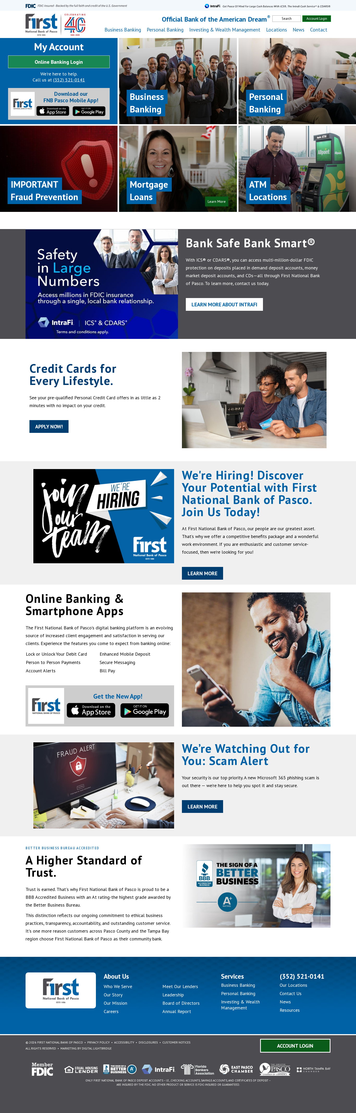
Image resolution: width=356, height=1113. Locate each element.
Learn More (202, 573)
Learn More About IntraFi (224, 304)
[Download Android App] (89, 110)
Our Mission (115, 1003)
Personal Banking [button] (165, 30)
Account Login (316, 18)
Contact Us (291, 993)
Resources (290, 1010)
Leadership (173, 995)
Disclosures (148, 1042)
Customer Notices (176, 1042)
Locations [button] (276, 30)
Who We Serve (118, 986)
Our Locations (293, 985)
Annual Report (176, 1011)
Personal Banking (238, 993)
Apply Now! (49, 426)
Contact (318, 30)
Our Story (113, 995)
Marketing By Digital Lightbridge (86, 1048)
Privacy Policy (98, 1042)
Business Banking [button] (123, 30)
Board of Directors (181, 1003)
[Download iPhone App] (53, 110)
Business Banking (238, 985)
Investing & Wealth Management (224, 30)
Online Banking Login (59, 62)
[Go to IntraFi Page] (267, 5)
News (298, 30)
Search (287, 18)
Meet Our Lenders (180, 986)
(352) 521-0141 (69, 80)
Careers (111, 1011)
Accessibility (124, 1042)
